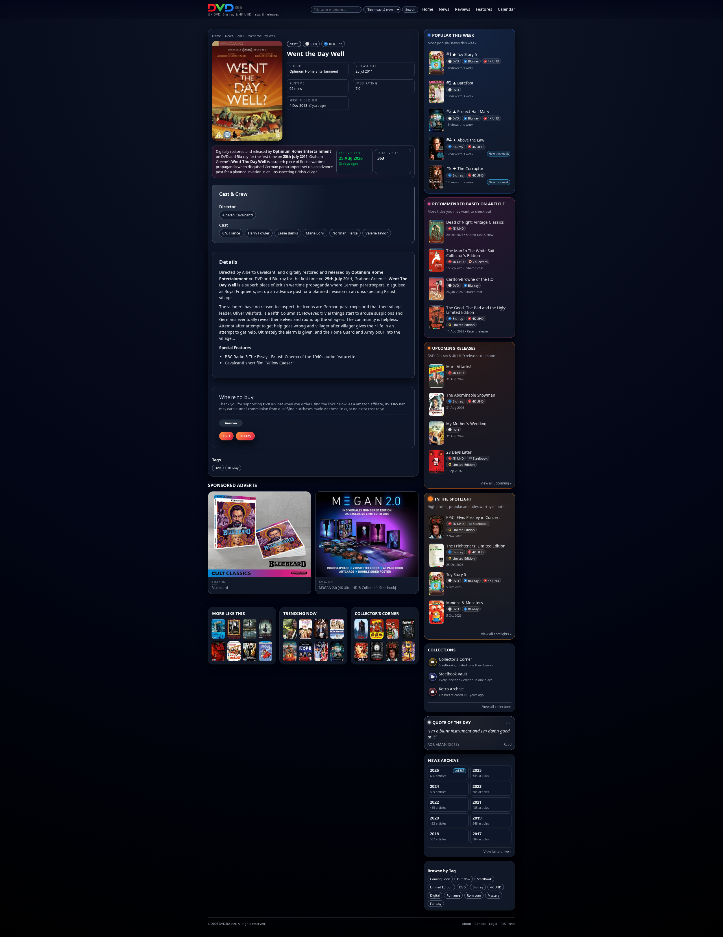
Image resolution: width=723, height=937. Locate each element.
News (444, 9)
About (466, 923)
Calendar (506, 9)
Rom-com (474, 895)
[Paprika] (361, 651)
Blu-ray (233, 468)
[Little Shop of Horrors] (392, 629)
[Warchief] (290, 651)
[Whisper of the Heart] (265, 651)
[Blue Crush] (337, 629)
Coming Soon (440, 879)
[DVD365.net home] (225, 8)
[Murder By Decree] (249, 629)
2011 (240, 36)
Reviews (462, 9)
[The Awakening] (265, 629)
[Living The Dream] (321, 651)
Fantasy (435, 903)
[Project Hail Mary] (337, 651)
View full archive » (497, 851)
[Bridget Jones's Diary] (305, 629)
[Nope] (305, 651)
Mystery (494, 895)
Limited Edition (441, 887)
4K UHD (495, 887)
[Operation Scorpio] (408, 651)
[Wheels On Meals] (377, 629)
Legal (493, 923)
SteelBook (484, 879)
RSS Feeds (507, 923)
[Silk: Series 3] (321, 629)
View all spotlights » (496, 634)
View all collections (496, 706)
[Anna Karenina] (234, 629)
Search (410, 9)
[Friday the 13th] (408, 629)
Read (507, 744)
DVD (218, 468)
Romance (453, 895)
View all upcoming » (496, 483)
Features (484, 9)
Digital (435, 895)
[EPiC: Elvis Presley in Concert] (392, 651)
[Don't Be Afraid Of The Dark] (218, 651)
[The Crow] (377, 651)
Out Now (463, 879)
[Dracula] (361, 629)
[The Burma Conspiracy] (249, 651)
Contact (480, 923)
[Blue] (218, 629)
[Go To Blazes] (234, 651)
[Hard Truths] (290, 629)
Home (427, 9)
